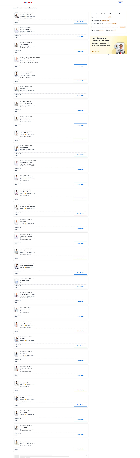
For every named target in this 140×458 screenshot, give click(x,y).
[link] (27, 2)
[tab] (108, 54)
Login (120, 2)
